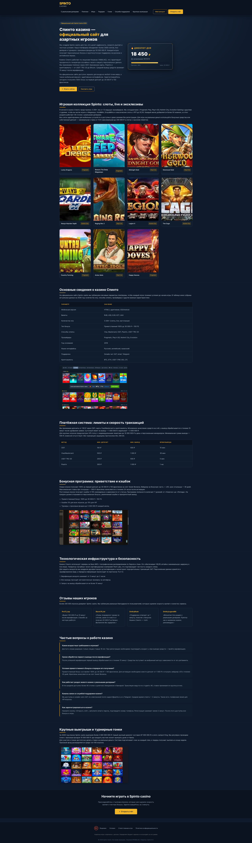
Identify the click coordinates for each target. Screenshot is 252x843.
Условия (112, 828)
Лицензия (103, 828)
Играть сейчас (69, 89)
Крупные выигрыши (140, 12)
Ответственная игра (125, 828)
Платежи (85, 12)
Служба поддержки (122, 12)
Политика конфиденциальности (147, 828)
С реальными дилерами (70, 12)
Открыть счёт (175, 12)
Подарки (101, 12)
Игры (93, 12)
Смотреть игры (86, 89)
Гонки (110, 12)
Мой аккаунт (160, 12)
